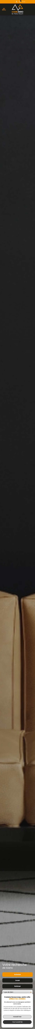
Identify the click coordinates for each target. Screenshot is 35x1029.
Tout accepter (17, 1022)
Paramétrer (17, 1017)
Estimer (17, 986)
